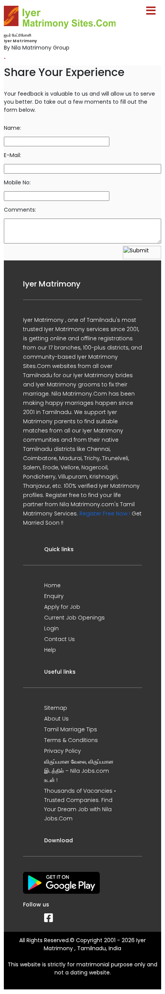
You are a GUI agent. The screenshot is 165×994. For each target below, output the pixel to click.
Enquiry (54, 596)
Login (51, 628)
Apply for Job (62, 607)
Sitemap (55, 708)
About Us (56, 718)
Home (52, 585)
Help (50, 650)
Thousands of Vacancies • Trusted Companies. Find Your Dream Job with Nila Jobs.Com (80, 804)
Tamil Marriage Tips (70, 729)
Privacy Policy (62, 751)
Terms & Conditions (71, 740)
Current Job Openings (74, 617)
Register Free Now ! (104, 513)
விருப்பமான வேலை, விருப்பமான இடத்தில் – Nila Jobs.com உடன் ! (79, 771)
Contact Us (59, 639)
